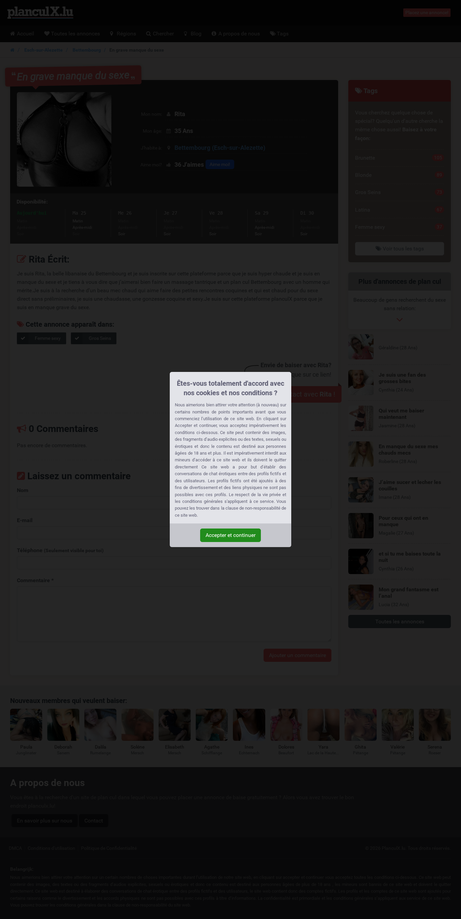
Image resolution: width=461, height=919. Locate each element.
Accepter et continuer (230, 535)
